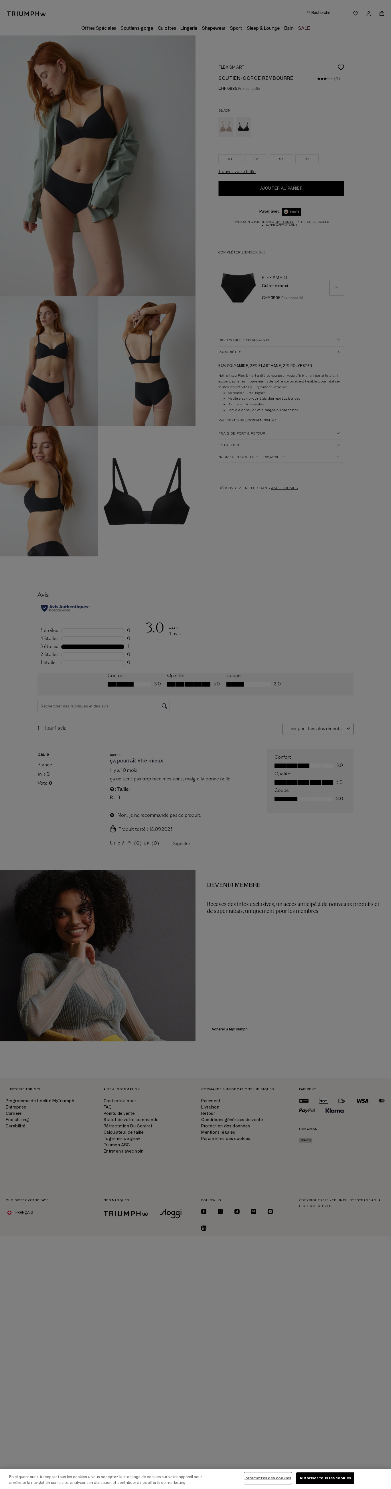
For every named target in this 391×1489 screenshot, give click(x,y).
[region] (195, 1479)
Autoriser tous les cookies (325, 1478)
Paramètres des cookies (267, 1478)
